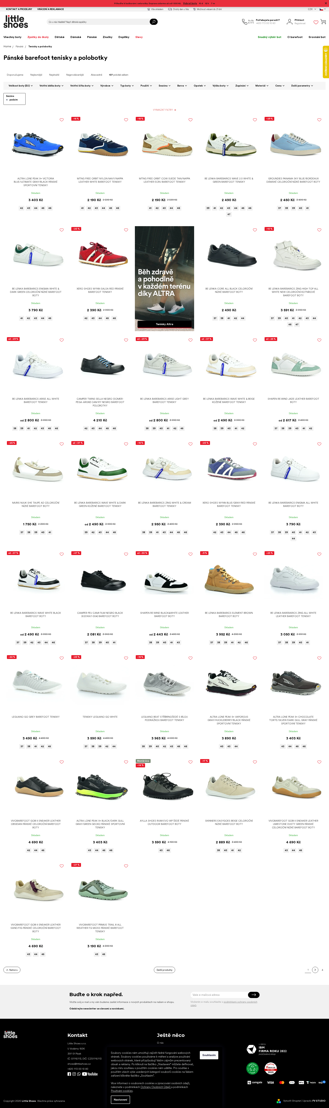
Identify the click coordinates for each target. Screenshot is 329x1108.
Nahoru (13, 969)
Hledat (154, 22)
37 (279, 208)
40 (300, 208)
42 (21, 208)
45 (42, 208)
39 (208, 208)
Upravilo (314, 1100)
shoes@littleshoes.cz (79, 1063)
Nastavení (120, 1099)
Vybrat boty (190, 3)
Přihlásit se (254, 995)
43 (28, 208)
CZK (310, 9)
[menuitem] (12, 37)
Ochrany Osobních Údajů (156, 1087)
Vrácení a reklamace (50, 9)
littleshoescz (74, 1074)
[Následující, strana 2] (315, 970)
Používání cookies (122, 1090)
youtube (90, 1074)
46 (49, 208)
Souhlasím (209, 1055)
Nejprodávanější (75, 74)
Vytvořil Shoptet (292, 1100)
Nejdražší (54, 74)
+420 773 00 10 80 (78, 1068)
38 (286, 208)
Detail (34, 170)
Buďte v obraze (69, 1074)
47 (228, 214)
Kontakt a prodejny (19, 9)
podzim (13, 99)
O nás (160, 1042)
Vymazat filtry (163, 109)
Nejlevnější (36, 74)
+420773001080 (79, 1074)
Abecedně (96, 74)
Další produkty (164, 969)
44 (35, 208)
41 (82, 208)
